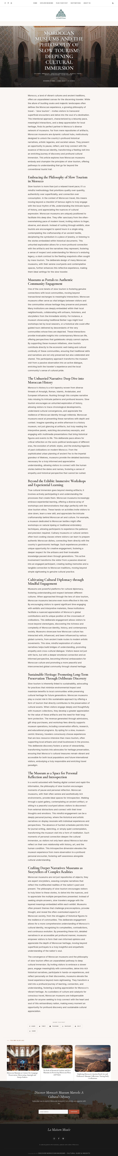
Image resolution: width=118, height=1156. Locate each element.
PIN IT (79, 1026)
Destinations (76, 3)
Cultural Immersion (42, 73)
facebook (59, 1139)
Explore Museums (46, 3)
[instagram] (11, 3)
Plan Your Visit (62, 3)
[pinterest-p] (8, 3)
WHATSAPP (68, 1026)
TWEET (44, 1026)
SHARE (33, 1026)
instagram (54, 1139)
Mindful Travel (76, 73)
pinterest (63, 1139)
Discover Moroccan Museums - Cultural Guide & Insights (64, 1153)
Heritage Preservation (60, 73)
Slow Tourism (67, 74)
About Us (87, 3)
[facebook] (5, 3)
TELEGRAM (55, 1026)
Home (35, 3)
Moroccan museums (52, 74)
